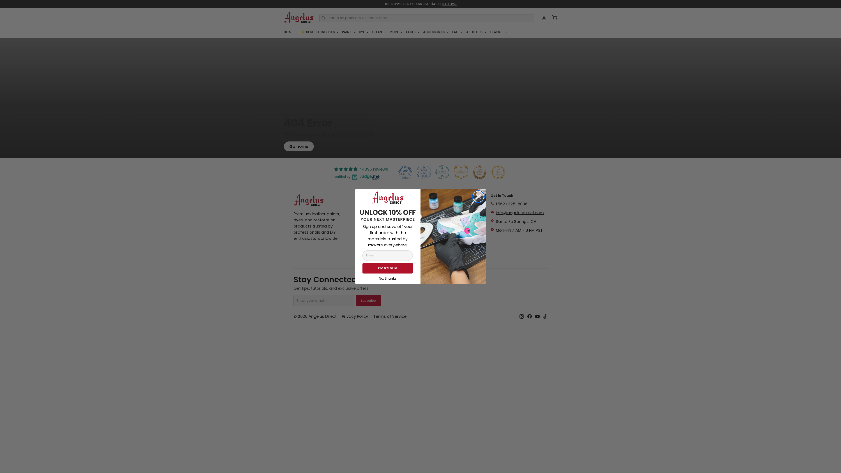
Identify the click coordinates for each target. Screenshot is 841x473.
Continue (387, 268)
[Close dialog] (478, 196)
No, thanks (388, 278)
